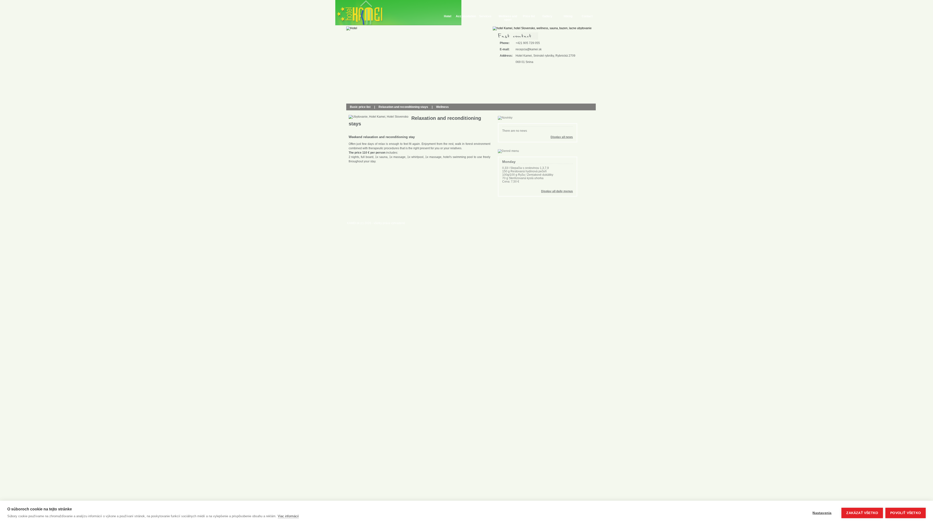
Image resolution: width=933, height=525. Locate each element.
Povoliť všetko (905, 513)
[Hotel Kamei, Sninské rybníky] (361, 12)
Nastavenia (821, 513)
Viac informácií (288, 516)
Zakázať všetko (862, 513)
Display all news (562, 137)
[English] (341, 37)
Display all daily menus (557, 191)
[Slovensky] (341, 32)
